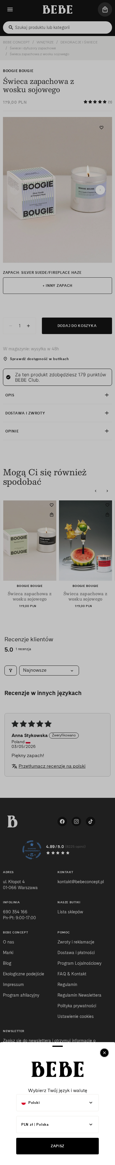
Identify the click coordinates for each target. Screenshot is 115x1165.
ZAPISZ (57, 1145)
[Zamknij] (104, 1052)
